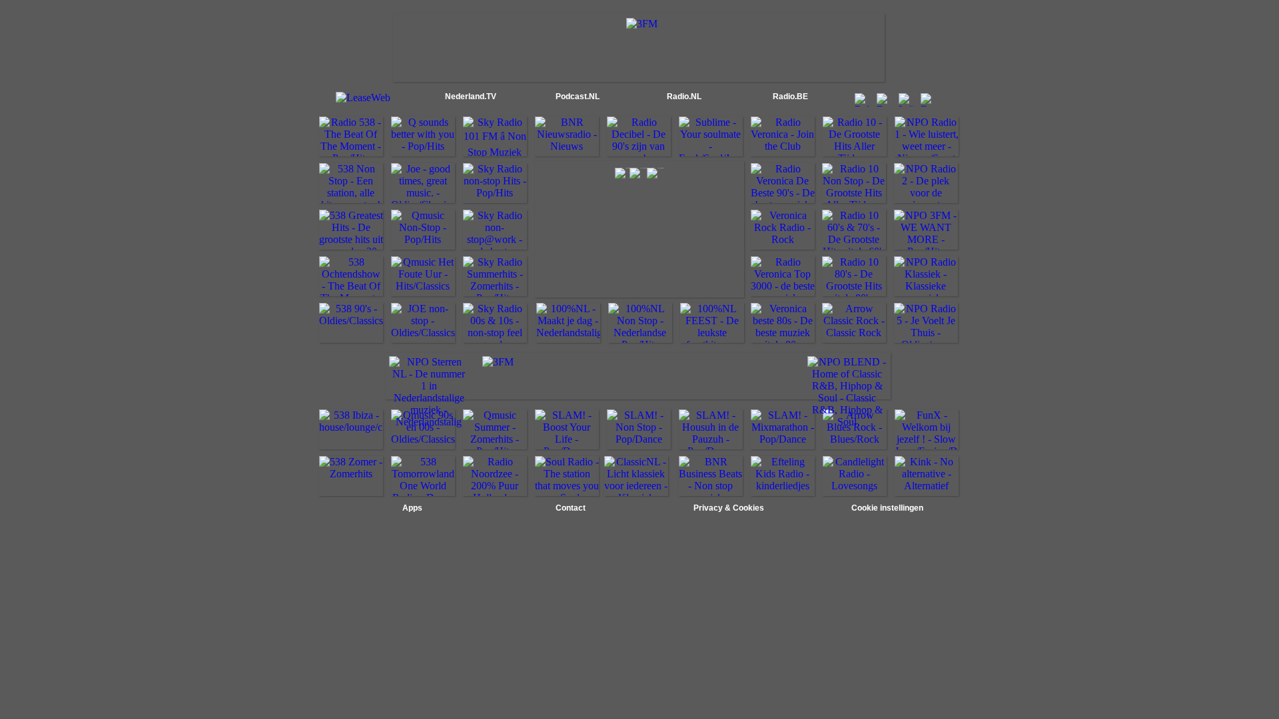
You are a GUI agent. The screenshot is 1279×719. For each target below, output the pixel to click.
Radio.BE (790, 96)
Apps (412, 508)
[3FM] (641, 23)
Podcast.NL (578, 96)
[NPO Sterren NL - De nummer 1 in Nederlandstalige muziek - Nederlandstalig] (429, 421)
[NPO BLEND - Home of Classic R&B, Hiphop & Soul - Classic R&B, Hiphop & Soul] (847, 421)
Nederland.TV (470, 96)
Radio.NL (684, 96)
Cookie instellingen (887, 508)
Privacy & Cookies (728, 508)
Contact (571, 508)
